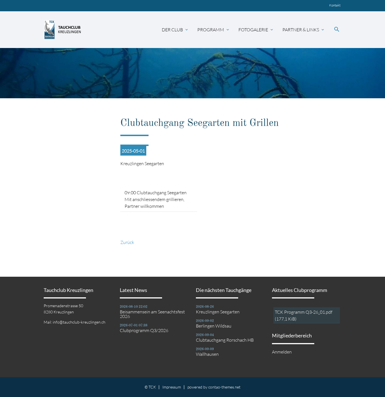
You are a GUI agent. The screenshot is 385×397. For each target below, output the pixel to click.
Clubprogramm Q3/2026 (144, 330)
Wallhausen (207, 354)
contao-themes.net (224, 387)
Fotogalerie (256, 29)
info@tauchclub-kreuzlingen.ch (79, 322)
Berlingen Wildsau (213, 326)
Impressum (171, 387)
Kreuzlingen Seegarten (218, 311)
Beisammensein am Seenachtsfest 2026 (152, 314)
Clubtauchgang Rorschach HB (225, 340)
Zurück (127, 242)
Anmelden (282, 352)
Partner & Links (303, 29)
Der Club (175, 29)
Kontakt (334, 5)
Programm (213, 29)
